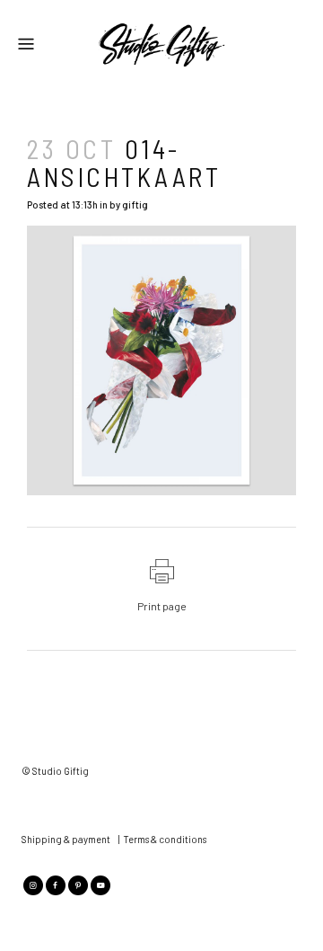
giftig (135, 204)
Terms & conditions (164, 839)
